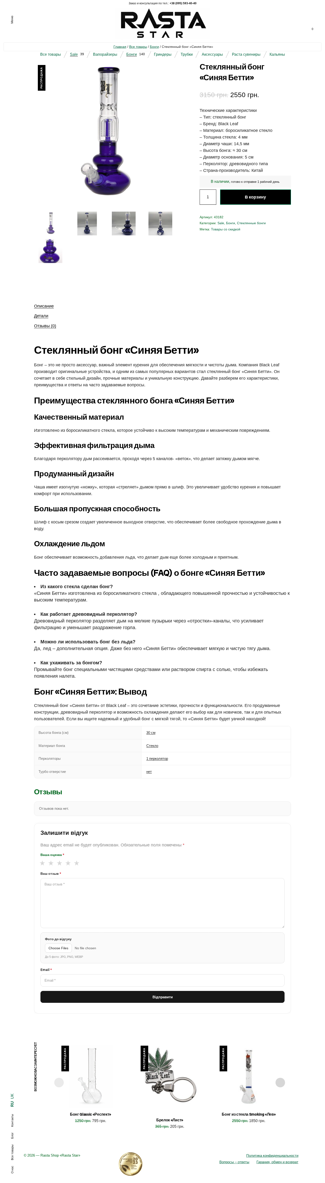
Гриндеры (163, 54)
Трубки (187, 54)
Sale (74, 54)
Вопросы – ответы (234, 1162)
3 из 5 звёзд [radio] (59, 863)
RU (12, 1104)
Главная (119, 47)
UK (12, 1096)
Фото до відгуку (58, 939)
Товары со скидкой (225, 229)
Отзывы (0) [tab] (45, 325)
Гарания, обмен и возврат (277, 1162)
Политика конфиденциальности (272, 1155)
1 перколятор (157, 758)
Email (46, 970)
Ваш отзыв (50, 873)
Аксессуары (212, 54)
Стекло (152, 746)
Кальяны (277, 54)
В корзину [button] (90, 1127)
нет (149, 772)
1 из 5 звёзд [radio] (42, 863)
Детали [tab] (41, 315)
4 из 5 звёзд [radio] (68, 863)
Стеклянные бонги (251, 223)
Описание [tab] (44, 306)
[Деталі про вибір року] (163, 1164)
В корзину (255, 197)
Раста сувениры (246, 54)
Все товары (138, 47)
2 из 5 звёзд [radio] (50, 863)
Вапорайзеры (105, 54)
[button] (168, 73)
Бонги (154, 47)
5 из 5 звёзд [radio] (76, 863)
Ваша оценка (52, 855)
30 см (150, 733)
